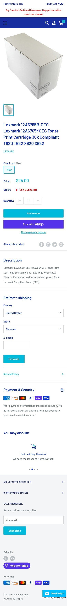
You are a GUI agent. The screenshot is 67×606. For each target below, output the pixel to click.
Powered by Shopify (13, 598)
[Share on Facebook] (41, 244)
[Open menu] (5, 23)
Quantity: (8, 200)
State (6, 321)
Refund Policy (11, 374)
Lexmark (8, 151)
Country (7, 305)
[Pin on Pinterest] (48, 244)
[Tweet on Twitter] (54, 244)
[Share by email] (61, 244)
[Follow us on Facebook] (5, 558)
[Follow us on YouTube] (12, 558)
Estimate (14, 358)
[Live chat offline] (54, 592)
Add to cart (33, 213)
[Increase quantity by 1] (38, 200)
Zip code (8, 337)
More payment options (33, 232)
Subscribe (15, 530)
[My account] (53, 23)
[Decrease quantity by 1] (19, 200)
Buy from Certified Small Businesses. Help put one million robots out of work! (33, 12)
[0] (61, 23)
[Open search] (47, 23)
